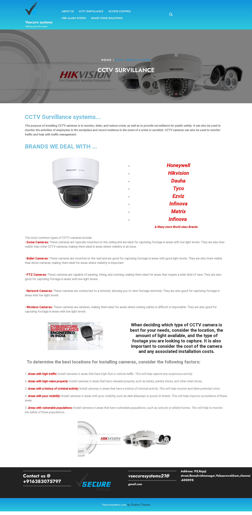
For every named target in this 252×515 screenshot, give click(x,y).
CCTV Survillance (91, 11)
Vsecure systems (39, 22)
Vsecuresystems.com (126, 505)
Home (106, 60)
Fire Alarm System (74, 18)
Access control (119, 11)
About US (68, 11)
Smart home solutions (106, 18)
